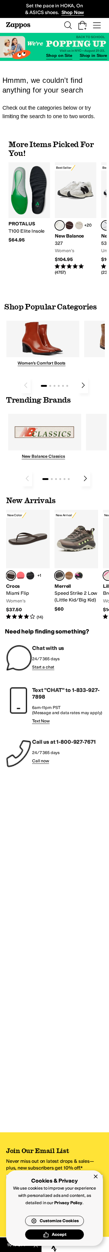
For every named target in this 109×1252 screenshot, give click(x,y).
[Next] (83, 385)
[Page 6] (67, 386)
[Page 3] (54, 386)
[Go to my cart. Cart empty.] (82, 25)
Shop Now (72, 12)
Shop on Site (59, 55)
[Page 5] (63, 386)
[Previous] (26, 385)
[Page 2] (50, 386)
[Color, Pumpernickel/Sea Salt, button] (69, 225)
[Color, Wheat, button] (69, 575)
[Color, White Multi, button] (79, 575)
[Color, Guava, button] (20, 575)
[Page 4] (59, 386)
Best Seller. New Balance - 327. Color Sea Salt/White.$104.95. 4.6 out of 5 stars (75, 218)
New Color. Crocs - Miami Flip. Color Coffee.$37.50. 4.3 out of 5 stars (28, 565)
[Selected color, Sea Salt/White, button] (59, 225)
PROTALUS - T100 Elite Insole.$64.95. (29, 202)
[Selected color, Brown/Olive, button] (59, 575)
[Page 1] (44, 386)
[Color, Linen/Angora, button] (79, 225)
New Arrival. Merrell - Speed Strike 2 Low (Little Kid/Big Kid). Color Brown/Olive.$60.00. (76, 561)
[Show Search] (68, 25)
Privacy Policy (68, 1202)
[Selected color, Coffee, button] (11, 575)
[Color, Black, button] (30, 575)
